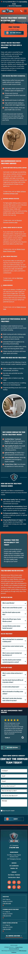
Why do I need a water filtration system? (12, 608)
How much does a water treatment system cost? (12, 647)
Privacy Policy (19, 947)
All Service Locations (13, 936)
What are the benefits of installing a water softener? (12, 692)
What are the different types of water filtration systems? (11, 620)
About (18, 877)
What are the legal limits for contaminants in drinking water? (12, 640)
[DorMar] (8, 11)
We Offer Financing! (15, 6)
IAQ (17, 868)
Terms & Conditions (14, 948)
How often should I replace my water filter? (11, 613)
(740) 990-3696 (14, 848)
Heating (12, 868)
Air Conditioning (14, 865)
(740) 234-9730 (7, 916)
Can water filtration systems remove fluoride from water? (11, 627)
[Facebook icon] (14, 882)
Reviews (17, 874)
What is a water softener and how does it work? (12, 674)
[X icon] (14, 887)
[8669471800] (21, 11)
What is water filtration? (8, 603)
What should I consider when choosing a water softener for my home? (12, 699)
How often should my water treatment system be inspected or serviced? (11, 661)
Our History (11, 874)
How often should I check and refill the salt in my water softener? (12, 681)
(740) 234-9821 (7, 929)
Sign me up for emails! (8, 810)
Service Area (12, 877)
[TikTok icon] (19, 887)
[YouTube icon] (9, 887)
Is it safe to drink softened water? (10, 687)
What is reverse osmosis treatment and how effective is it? (12, 654)
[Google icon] (9, 882)
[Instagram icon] (19, 882)
